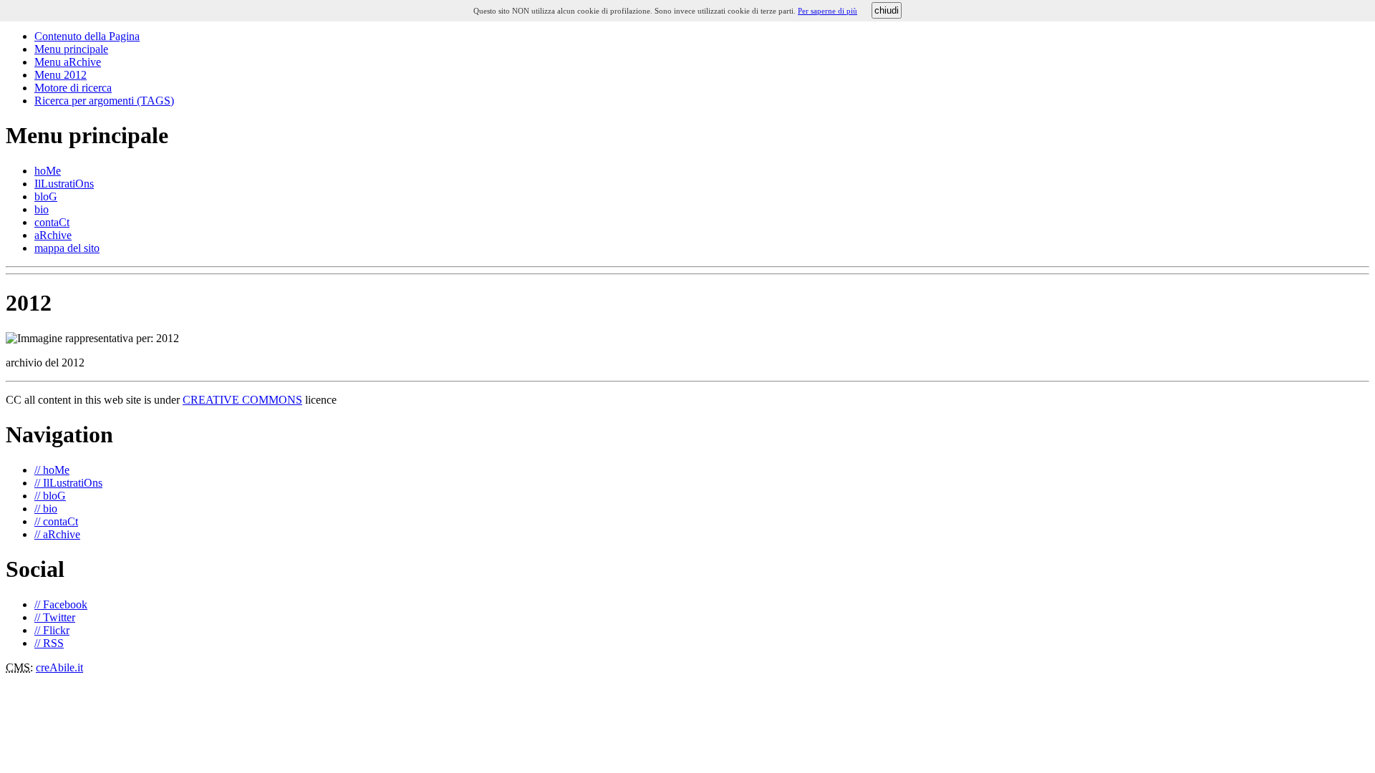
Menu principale (71, 49)
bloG (45, 196)
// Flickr (51, 630)
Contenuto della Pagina (87, 36)
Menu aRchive (67, 62)
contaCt (51, 222)
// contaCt (56, 521)
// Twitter (54, 617)
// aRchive (57, 534)
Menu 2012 (60, 75)
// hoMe (51, 470)
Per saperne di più (827, 10)
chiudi (886, 10)
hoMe (47, 171)
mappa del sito (67, 248)
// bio (45, 508)
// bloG (50, 496)
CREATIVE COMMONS (242, 400)
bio (41, 209)
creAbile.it (59, 667)
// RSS (49, 643)
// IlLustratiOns (68, 483)
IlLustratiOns (64, 184)
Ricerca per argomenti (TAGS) (104, 100)
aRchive (53, 235)
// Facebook (60, 604)
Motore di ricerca (73, 88)
